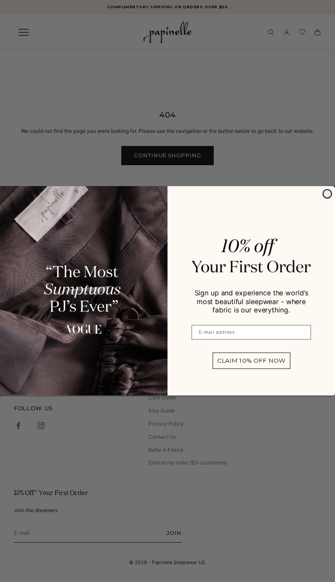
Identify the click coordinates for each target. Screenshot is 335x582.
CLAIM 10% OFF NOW (251, 361)
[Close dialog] (327, 194)
